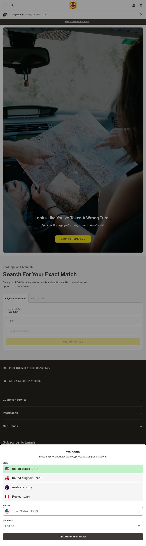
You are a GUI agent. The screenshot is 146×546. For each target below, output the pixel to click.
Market (6, 505)
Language (8, 520)
